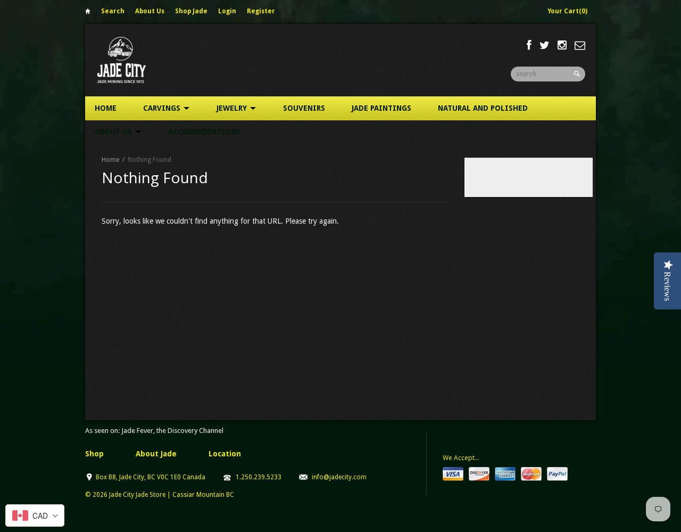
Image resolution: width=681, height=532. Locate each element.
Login (227, 11)
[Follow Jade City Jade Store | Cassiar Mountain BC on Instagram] (562, 45)
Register (261, 11)
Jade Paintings (381, 108)
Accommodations (204, 131)
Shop (94, 453)
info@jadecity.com (339, 477)
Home (87, 13)
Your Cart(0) (567, 11)
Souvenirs (304, 108)
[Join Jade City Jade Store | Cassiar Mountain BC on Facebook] (529, 45)
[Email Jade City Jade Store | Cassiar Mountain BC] (580, 45)
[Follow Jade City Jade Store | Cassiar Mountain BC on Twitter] (544, 45)
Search (112, 11)
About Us (149, 11)
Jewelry (233, 108)
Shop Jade (191, 11)
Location (225, 453)
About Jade (156, 453)
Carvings (162, 108)
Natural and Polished (483, 108)
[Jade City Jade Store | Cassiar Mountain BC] (131, 60)
